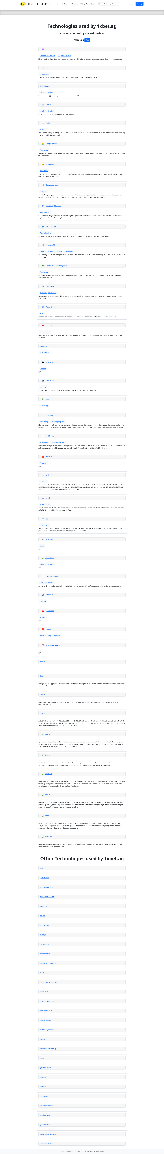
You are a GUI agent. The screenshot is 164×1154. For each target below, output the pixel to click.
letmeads (48, 837)
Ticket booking (45, 636)
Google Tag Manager (53, 206)
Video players (45, 332)
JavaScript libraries (46, 93)
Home (58, 4)
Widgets (43, 617)
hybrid (47, 755)
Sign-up (139, 4)
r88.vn (42, 973)
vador (47, 399)
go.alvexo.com (45, 1125)
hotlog (48, 475)
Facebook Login (51, 226)
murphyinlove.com (47, 1144)
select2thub (49, 558)
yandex (48, 629)
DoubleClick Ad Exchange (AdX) (57, 266)
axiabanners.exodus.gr (48, 1049)
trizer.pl (42, 916)
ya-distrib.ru (44, 878)
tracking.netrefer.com (48, 1134)
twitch (48, 498)
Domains (75, 4)
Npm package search (53, 645)
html (47, 816)
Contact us (90, 4)
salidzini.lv (43, 906)
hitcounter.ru (44, 944)
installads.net (45, 925)
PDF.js (42, 68)
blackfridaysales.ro (47, 1030)
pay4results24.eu (46, 1011)
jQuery (48, 104)
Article (92, 1151)
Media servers (45, 504)
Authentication (45, 233)
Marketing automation (48, 293)
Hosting (43, 601)
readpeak (48, 774)
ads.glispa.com (45, 1020)
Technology (66, 4)
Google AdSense (52, 144)
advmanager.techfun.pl (48, 982)
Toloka (42, 662)
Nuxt (41, 676)
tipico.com (44, 1077)
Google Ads (50, 164)
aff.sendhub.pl (45, 954)
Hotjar (48, 123)
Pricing (82, 4)
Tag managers (45, 212)
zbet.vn (42, 1039)
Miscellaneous (45, 74)
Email (42, 546)
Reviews (43, 369)
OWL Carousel (45, 86)
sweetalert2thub (52, 576)
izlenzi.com (44, 992)
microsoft (49, 539)
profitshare (50, 436)
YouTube (49, 325)
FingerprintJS (50, 245)
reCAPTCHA (50, 381)
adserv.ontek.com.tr (47, 897)
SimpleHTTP (44, 346)
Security (43, 387)
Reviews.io (49, 362)
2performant (50, 415)
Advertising (44, 150)
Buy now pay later (64, 56)
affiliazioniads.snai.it (47, 1001)
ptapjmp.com (45, 1115)
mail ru (42, 713)
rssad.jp (43, 935)
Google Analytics (52, 185)
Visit (87, 40)
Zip (47, 49)
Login (131, 4)
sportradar (50, 611)
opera (47, 734)
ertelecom (49, 595)
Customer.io (50, 286)
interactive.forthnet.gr (48, 963)
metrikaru (49, 457)
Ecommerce (44, 525)
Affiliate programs (57, 422)
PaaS (42, 313)
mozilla (47, 795)
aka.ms (42, 868)
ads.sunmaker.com (47, 1106)
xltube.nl (43, 1087)
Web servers (44, 353)
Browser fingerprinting (65, 251)
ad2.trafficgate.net (46, 887)
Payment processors (47, 56)
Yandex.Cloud (50, 307)
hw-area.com (44, 1096)
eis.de (42, 1058)
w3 (47, 519)
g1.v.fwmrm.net (45, 1068)
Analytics (43, 129)
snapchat (43, 694)
